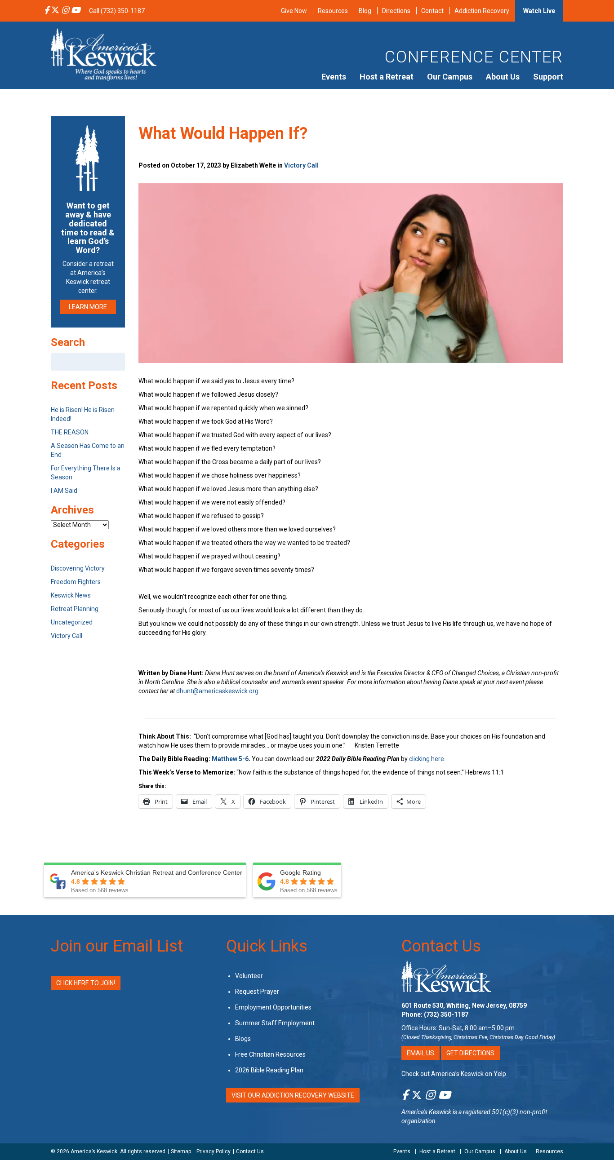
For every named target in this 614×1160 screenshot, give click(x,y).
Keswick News (71, 595)
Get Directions (470, 1053)
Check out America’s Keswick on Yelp (453, 1073)
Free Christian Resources (270, 1054)
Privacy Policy (213, 1151)
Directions (396, 10)
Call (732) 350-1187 (117, 10)
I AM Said (64, 490)
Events (333, 76)
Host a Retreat (387, 76)
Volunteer (249, 975)
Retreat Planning (74, 608)
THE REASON (70, 432)
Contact (432, 10)
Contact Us (441, 946)
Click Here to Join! (85, 983)
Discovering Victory (78, 568)
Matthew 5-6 (230, 758)
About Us (503, 76)
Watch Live (539, 10)
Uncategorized (72, 622)
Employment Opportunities (273, 1007)
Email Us (420, 1053)
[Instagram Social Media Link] (65, 10)
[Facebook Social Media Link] (46, 10)
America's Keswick (426, 1112)
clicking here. (428, 758)
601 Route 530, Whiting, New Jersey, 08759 (464, 1005)
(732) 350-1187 (446, 1014)
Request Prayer (257, 991)
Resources (333, 10)
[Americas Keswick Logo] (103, 54)
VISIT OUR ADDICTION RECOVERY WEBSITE (292, 1095)
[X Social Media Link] (55, 10)
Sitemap (181, 1151)
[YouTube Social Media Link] (75, 10)
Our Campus (449, 76)
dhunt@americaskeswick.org (217, 691)
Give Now (294, 10)
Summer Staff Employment (275, 1023)
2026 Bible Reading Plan (269, 1070)
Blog (365, 10)
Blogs (243, 1038)
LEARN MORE (88, 306)
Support (548, 76)
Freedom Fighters (76, 581)
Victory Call (301, 165)
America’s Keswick (94, 1151)
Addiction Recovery (481, 10)
